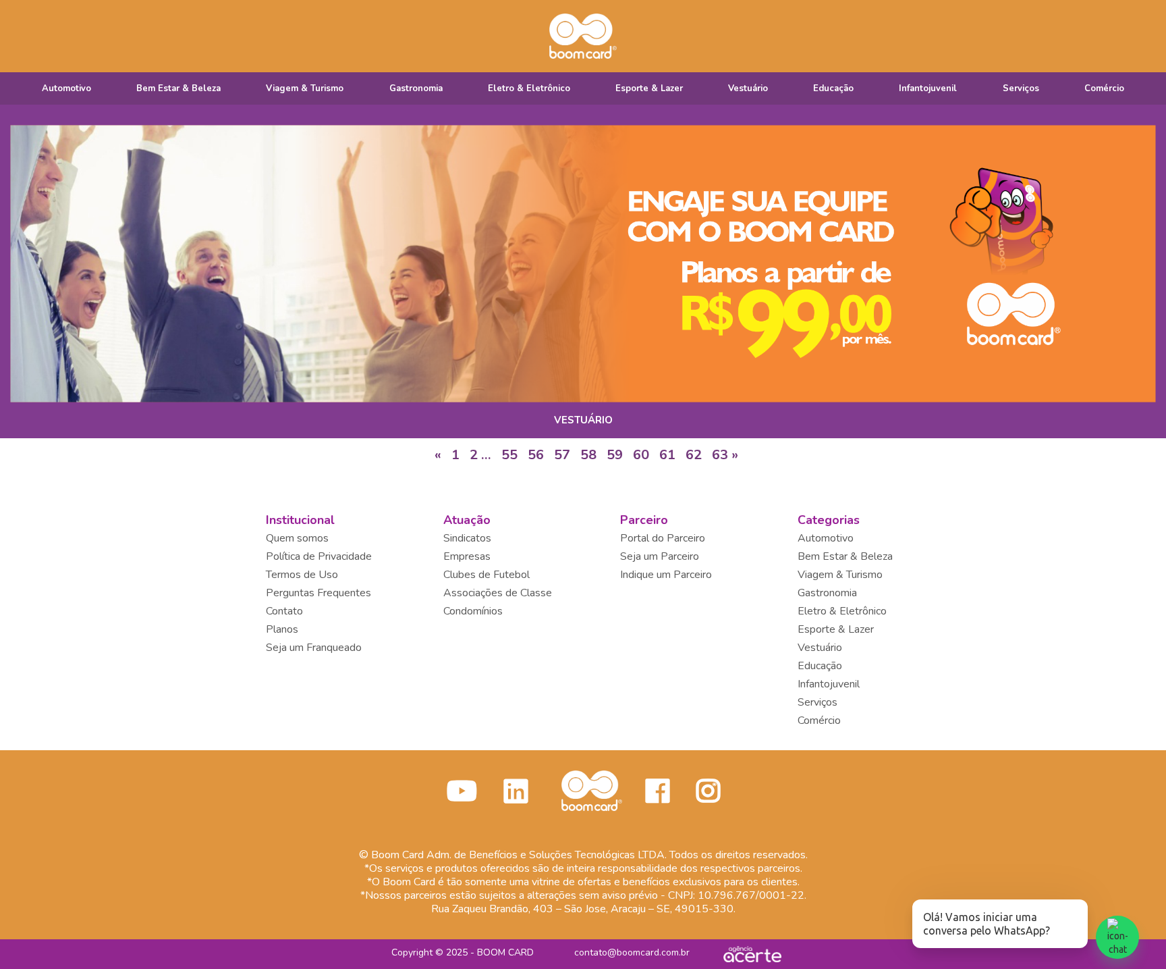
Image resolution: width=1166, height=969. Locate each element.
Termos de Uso (302, 574)
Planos (282, 629)
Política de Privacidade (319, 556)
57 (562, 455)
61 (667, 455)
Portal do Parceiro (662, 538)
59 (615, 455)
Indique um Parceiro (666, 574)
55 (509, 455)
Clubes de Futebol (486, 574)
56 (536, 455)
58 (588, 455)
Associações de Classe (497, 592)
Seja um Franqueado (314, 647)
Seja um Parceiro (659, 556)
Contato (284, 611)
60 (641, 455)
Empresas (467, 556)
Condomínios (473, 611)
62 (694, 455)
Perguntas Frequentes (318, 592)
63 (720, 455)
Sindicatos (467, 538)
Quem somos (297, 538)
